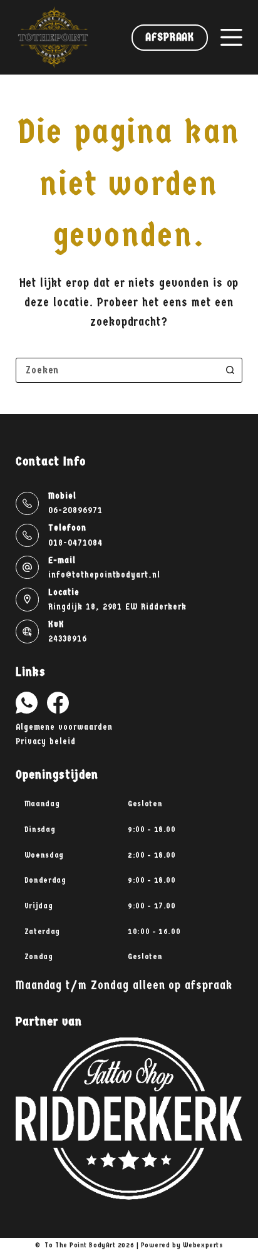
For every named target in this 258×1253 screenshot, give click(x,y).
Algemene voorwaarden (64, 727)
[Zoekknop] (230, 370)
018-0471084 (75, 543)
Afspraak (169, 37)
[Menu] (231, 37)
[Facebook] (58, 703)
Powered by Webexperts (182, 1245)
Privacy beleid (46, 741)
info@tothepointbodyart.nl (104, 574)
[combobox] (117, 370)
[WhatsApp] (27, 703)
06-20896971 (75, 510)
